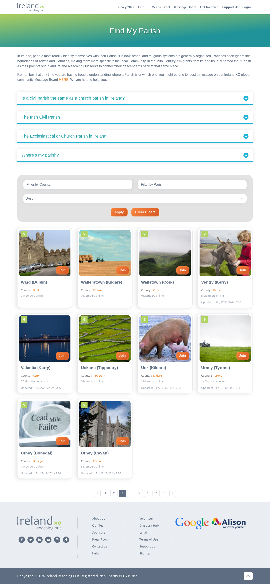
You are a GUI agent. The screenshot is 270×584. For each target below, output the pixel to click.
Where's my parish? (40, 155)
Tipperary (98, 375)
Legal (143, 532)
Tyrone (217, 375)
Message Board (185, 7)
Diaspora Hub (149, 525)
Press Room (100, 539)
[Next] (172, 493)
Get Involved (209, 7)
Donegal (37, 461)
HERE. (64, 79)
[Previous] (97, 493)
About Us (98, 518)
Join (62, 270)
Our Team (99, 525)
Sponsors (98, 532)
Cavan (96, 461)
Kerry (216, 290)
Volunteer (146, 518)
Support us (147, 546)
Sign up (144, 553)
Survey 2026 (125, 7)
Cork (156, 290)
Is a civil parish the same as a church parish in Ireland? (73, 98)
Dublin (36, 290)
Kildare (97, 290)
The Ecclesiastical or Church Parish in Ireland (64, 136)
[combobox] (77, 184)
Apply (119, 212)
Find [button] (141, 7)
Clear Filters (145, 212)
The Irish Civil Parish (41, 117)
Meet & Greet (161, 7)
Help (95, 553)
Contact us (99, 546)
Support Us (230, 7)
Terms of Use (148, 539)
